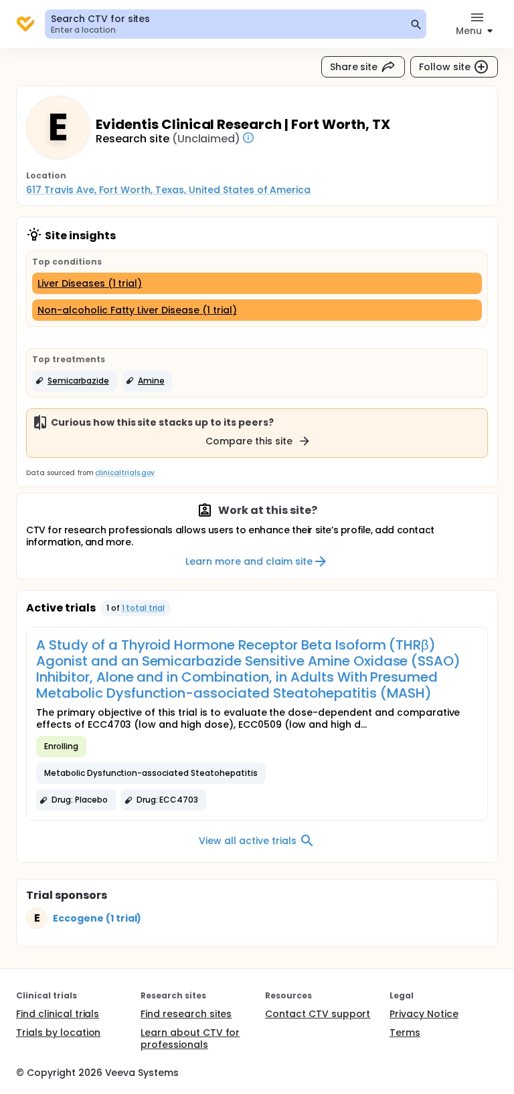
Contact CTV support (317, 1014)
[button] (74, 381)
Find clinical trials (57, 1014)
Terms (405, 1033)
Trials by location (58, 1033)
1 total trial (143, 607)
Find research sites (186, 1014)
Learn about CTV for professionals (190, 1039)
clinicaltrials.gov (124, 473)
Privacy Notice (424, 1014)
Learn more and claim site (248, 561)
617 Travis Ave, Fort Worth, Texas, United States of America (168, 189)
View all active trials (247, 840)
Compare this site (248, 441)
